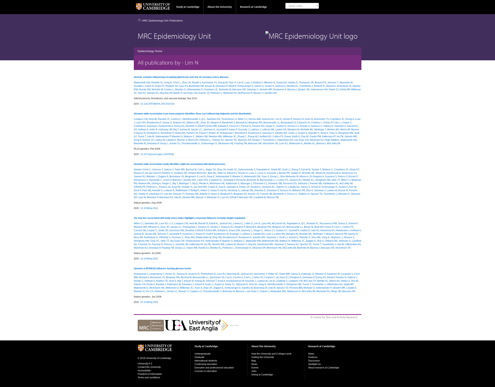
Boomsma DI (260, 287)
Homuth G (157, 190)
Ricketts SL (157, 82)
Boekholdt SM (196, 86)
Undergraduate (203, 353)
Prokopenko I (227, 133)
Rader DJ (334, 89)
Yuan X (232, 82)
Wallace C (189, 136)
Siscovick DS (290, 183)
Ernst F (137, 190)
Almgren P (215, 122)
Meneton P (152, 197)
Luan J (248, 82)
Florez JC (170, 274)
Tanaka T (256, 140)
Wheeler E (269, 82)
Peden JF (214, 133)
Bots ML (212, 173)
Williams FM (298, 190)
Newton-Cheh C (142, 169)
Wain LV (222, 173)
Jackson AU (268, 119)
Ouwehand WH (265, 244)
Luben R (149, 86)
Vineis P (167, 180)
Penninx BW (295, 287)
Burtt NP (318, 227)
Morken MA (333, 129)
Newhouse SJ (349, 173)
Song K (168, 82)
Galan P (215, 190)
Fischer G (246, 126)
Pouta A (163, 187)
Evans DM (234, 230)
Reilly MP (345, 89)
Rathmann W (174, 284)
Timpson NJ (179, 122)
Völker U (204, 190)
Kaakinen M (333, 274)
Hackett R (294, 230)
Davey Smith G (292, 136)
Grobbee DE (180, 173)
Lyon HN (140, 122)
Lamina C (176, 119)
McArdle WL (306, 129)
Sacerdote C (155, 180)
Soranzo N (298, 119)
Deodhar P (190, 230)
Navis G (215, 194)
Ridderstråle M (203, 237)
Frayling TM (241, 143)
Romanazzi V (141, 180)
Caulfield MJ (264, 136)
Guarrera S (331, 176)
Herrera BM (254, 119)
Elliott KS (232, 173)
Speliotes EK (213, 119)
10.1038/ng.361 (148, 208)
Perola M (241, 180)
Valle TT (335, 180)
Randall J (161, 284)
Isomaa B (185, 129)
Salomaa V (252, 89)
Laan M (142, 197)
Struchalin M (345, 82)
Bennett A (251, 227)
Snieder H (187, 187)
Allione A (304, 176)
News (254, 364)
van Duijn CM (190, 93)
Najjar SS (211, 169)
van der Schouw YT (174, 194)
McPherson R (245, 93)
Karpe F (233, 129)
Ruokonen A (279, 89)
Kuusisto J (243, 129)
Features (312, 357)
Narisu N (140, 133)
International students (206, 360)
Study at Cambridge (187, 7)
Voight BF (276, 169)
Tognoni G (281, 187)
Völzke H (143, 194)
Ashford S (258, 82)
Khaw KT (159, 86)
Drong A (350, 119)
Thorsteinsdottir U (190, 143)
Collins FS (277, 136)
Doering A (152, 126)
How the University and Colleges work (271, 353)
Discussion (314, 360)
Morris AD (193, 140)
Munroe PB (273, 197)
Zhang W (222, 82)
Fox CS (149, 291)
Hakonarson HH (319, 89)
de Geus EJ (282, 277)
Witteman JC (229, 136)
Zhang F (295, 169)
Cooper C (347, 122)
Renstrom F (241, 133)
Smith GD (163, 230)
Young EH (281, 82)
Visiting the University (262, 357)
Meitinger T (320, 129)
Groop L (164, 143)
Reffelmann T (182, 190)
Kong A (137, 140)
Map (253, 360)
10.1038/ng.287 (148, 258)
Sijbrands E (242, 284)
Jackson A (280, 86)
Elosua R (343, 190)
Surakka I (139, 86)
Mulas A (330, 234)
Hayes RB (192, 247)
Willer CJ (242, 119)
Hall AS (142, 93)
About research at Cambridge (323, 367)
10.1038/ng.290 (148, 302)
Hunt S (172, 281)
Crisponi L (269, 277)
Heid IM (153, 119)
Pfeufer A (203, 183)
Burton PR (284, 173)
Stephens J (336, 237)
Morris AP (345, 129)
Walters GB (201, 136)
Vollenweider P (194, 89)
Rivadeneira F (154, 122)
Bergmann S (191, 176)
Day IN (304, 136)
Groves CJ (293, 126)
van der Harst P (152, 173)
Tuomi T (142, 136)
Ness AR (138, 237)
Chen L (177, 82)
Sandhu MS (271, 93)
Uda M (150, 136)
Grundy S (305, 126)
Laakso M (160, 140)
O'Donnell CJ (260, 183)
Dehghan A (295, 277)
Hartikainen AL (330, 183)
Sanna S (259, 86)
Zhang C (242, 136)
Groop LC (180, 247)
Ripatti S (196, 82)
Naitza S (345, 281)
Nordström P (167, 133)
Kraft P (209, 234)
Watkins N (284, 241)
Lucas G (261, 173)
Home (139, 19)
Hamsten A (340, 126)
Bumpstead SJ (288, 122)
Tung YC (154, 241)
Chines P (327, 122)
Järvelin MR (265, 89)
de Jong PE (174, 187)
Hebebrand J (342, 230)
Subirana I (303, 183)
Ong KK (252, 244)
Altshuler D (344, 194)
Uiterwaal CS (156, 194)
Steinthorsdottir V (191, 119)
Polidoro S (167, 173)
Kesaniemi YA (344, 86)
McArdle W (157, 89)
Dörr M (352, 187)
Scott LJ (292, 133)
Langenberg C (156, 274)
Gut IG (223, 190)
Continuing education (206, 364)
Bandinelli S (228, 122)
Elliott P (232, 86)
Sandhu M (247, 287)
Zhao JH (186, 82)
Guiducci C (316, 126)
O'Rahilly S (165, 237)
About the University (219, 7)
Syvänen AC (268, 187)
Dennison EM (177, 230)
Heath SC (232, 169)
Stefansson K (296, 143)
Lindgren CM (141, 119)
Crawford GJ (215, 180)
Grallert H (281, 126)
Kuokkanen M (221, 234)
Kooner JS (203, 93)
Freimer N (341, 277)
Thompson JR (306, 82)
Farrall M (305, 169)
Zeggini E (163, 176)
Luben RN (202, 180)
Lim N (240, 82)
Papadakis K (263, 169)
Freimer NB (316, 183)
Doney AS (179, 126)
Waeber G (180, 89)
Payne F (203, 133)
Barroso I (292, 89)
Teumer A (243, 173)
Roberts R (319, 86)
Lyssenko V (347, 274)
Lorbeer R (169, 190)
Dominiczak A (166, 126)
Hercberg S (234, 190)
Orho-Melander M (289, 176)
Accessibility (144, 370)
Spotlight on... (315, 364)
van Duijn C (253, 291)
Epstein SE (304, 89)
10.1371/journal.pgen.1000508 (156, 154)
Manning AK (233, 274)
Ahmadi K (144, 277)
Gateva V (168, 169)
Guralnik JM (182, 244)
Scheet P (287, 119)
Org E (195, 183)
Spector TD (231, 140)
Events (255, 367)
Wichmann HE (225, 143)
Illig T (176, 129)
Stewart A (331, 86)
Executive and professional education (214, 367)
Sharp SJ (230, 284)
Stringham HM (345, 133)
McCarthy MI (333, 143)
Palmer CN (192, 133)
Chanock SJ (303, 122)
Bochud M (191, 169)
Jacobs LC (196, 129)
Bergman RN (255, 122)
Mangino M (293, 129)
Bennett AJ (241, 122)
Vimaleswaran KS (194, 241)
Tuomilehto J (306, 86)
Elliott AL (213, 223)
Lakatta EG (294, 187)
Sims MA (316, 237)
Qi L (203, 119)
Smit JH (253, 284)
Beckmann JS (176, 176)
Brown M (320, 173)
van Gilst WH (200, 187)
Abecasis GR (239, 89)
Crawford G (140, 126)
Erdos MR (212, 126)
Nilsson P (138, 173)
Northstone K (151, 237)
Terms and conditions (149, 377)
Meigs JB (336, 291)
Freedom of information (150, 374)
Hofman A (143, 129)
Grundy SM (144, 89)
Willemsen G (172, 287)
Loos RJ (183, 86)
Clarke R (212, 187)
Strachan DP (166, 93)
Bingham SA (240, 194)
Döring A (156, 183)
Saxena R (182, 274)
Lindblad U (282, 281)
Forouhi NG (258, 126)
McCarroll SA (279, 223)
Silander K (313, 133)
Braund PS (320, 82)
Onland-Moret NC (197, 173)
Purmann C (178, 237)
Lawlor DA (280, 129)
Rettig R (195, 190)
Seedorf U (255, 187)
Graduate (199, 357)
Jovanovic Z (188, 234)
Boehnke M (225, 89)
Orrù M (354, 281)
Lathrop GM (268, 129)
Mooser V (258, 93)
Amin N (309, 119)
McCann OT (310, 281)
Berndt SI (203, 223)
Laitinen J (255, 129)
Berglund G (226, 194)
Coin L (337, 122)
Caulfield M (260, 197)
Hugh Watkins (332, 140)
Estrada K (223, 126)
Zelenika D (260, 190)
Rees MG (190, 237)
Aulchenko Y (260, 274)
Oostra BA (180, 133)
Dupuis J (264, 291)
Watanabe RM (253, 241)
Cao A (228, 277)
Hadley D (293, 82)
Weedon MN (215, 136)
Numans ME (192, 194)
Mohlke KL (292, 86)
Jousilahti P (222, 129)
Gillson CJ (269, 230)
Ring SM (217, 237)
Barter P (178, 93)
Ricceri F (353, 176)
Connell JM (266, 194)
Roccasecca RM (328, 223)
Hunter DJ (175, 143)
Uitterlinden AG (285, 140)
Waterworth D (141, 287)
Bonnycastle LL (271, 122)
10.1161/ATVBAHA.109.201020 (156, 103)
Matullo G (205, 194)
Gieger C (270, 126)
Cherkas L (316, 122)
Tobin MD (180, 169)
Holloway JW (165, 129)
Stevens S (349, 237)
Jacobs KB (150, 234)
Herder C (138, 281)
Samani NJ (152, 93)
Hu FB (340, 136)
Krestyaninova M (235, 281)
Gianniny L (246, 230)
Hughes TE (162, 281)
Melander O (213, 197)
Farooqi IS (157, 244)
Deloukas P (221, 86)
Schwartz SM (275, 183)
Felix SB (146, 190)
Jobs (253, 371)
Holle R (153, 129)
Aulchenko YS (209, 82)
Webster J (152, 176)
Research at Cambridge (253, 7)
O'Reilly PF (139, 187)
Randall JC (164, 119)
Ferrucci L (235, 126)
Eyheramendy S (246, 169)
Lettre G (248, 223)
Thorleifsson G (229, 119)
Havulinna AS (327, 230)
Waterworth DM (142, 82)
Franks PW (315, 136)
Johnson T (332, 82)
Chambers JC (210, 89)
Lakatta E (171, 140)
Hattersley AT (328, 136)
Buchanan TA (217, 277)
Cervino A (238, 277)
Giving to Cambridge (262, 374)
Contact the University (149, 367)
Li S (171, 223)
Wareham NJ (230, 93)
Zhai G (309, 190)
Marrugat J (246, 183)
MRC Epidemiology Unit (155, 20)
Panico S (342, 176)
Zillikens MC (192, 122)
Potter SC (273, 274)
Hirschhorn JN (270, 143)
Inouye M (209, 86)
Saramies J (272, 237)
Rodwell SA (172, 86)
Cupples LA (195, 291)
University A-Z (145, 363)
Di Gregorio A (317, 176)
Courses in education (206, 371)
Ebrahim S (191, 126)
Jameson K (209, 129)
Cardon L (169, 89)
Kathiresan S (232, 183)
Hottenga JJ (307, 274)
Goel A (221, 187)
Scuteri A (269, 86)
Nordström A (153, 133)
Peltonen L (216, 93)
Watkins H (304, 194)
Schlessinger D (245, 86)
